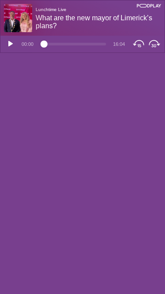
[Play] (9, 44)
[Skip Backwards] (137, 44)
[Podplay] (149, 5)
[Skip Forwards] (156, 44)
